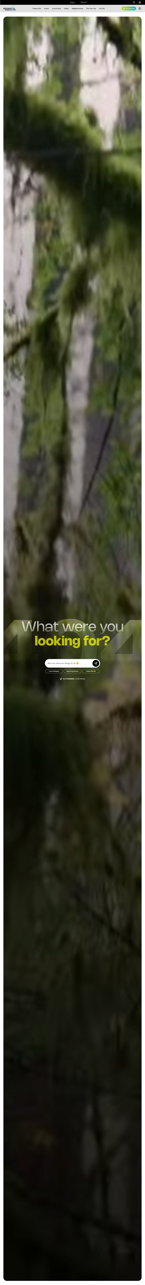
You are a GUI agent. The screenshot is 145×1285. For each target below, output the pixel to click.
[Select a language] (140, 2)
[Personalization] (140, 8)
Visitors (72, 2)
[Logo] (9, 8)
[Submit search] (134, 2)
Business (84, 2)
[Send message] (95, 663)
